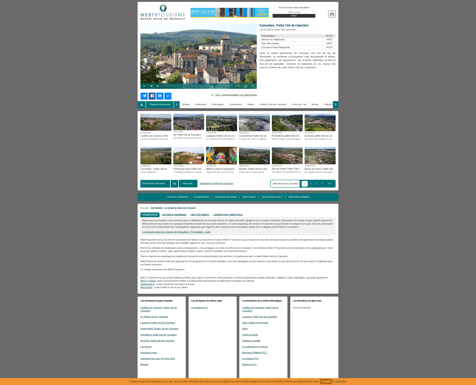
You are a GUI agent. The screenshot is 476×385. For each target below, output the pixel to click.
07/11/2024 (309, 133)
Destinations (235, 104)
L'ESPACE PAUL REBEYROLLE (228, 215)
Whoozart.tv (146, 287)
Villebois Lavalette (251, 340)
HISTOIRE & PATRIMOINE (174, 215)
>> (329, 183)
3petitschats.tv (147, 284)
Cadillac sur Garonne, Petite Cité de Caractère (158, 309)
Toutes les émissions (160, 104)
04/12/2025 (178, 132)
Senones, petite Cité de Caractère (157, 340)
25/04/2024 (310, 166)
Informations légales (299, 197)
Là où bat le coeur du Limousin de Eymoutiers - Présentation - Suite (176, 232)
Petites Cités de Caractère (273, 104)
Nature (250, 104)
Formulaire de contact (226, 197)
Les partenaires (201, 197)
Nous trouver (248, 197)
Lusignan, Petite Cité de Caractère (157, 322)
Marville (144, 364)
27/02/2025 (211, 133)
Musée (186, 104)
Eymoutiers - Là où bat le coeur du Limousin (173, 208)
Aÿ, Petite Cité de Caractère (154, 316)
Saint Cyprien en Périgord (255, 322)
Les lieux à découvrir (177, 197)
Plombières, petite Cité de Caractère (158, 335)
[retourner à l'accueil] (162, 12)
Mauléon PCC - (250, 364)
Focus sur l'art (299, 104)
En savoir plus (339, 381)
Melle (245, 328)
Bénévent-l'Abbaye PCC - (255, 352)
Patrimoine (200, 104)
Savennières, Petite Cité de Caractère (159, 328)
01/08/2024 (145, 166)
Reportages (218, 104)
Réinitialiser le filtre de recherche (216, 183)
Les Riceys (146, 346)
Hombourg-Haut (148, 352)
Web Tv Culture (148, 281)
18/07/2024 (178, 166)
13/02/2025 (244, 133)
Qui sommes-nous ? (272, 197)
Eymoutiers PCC (199, 307)
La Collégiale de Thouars (255, 346)
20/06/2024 (244, 166)
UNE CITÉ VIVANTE (200, 215)
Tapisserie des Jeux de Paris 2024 (157, 358)
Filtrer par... (188, 183)
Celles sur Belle (250, 335)
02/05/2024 (277, 166)
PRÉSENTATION (150, 215)
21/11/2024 (277, 133)
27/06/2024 (211, 166)
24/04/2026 (145, 133)
